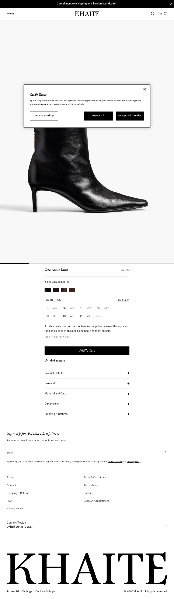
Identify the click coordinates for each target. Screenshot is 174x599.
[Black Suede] (56, 290)
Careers (88, 493)
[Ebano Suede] (72, 290)
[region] (87, 106)
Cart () (162, 13)
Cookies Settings (44, 115)
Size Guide (122, 300)
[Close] (144, 89)
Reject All (98, 115)
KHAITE (138, 591)
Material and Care (55, 393)
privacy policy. (133, 462)
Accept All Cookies (130, 115)
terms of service (115, 462)
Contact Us (13, 485)
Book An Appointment (96, 501)
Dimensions (52, 404)
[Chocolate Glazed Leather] (64, 290)
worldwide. (109, 3)
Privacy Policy (15, 508)
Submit (162, 452)
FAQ (9, 501)
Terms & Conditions (95, 477)
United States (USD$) (19, 524)
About (10, 477)
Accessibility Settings (19, 591)
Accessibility (91, 485)
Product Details (54, 373)
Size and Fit (51, 383)
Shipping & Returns (56, 414)
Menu (10, 13)
